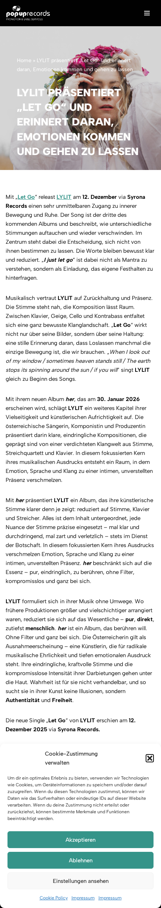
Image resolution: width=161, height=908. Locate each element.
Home (24, 60)
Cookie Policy (54, 898)
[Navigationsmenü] (147, 13)
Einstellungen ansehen (81, 881)
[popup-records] (28, 13)
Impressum (83, 898)
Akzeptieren (80, 839)
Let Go (26, 197)
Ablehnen (80, 860)
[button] (150, 758)
